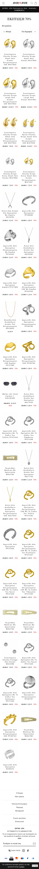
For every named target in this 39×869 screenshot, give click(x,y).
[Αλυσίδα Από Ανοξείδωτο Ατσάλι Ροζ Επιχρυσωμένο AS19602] (10, 309)
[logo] (20, 3)
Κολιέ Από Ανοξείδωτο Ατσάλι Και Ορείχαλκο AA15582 (29, 250)
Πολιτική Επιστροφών (19, 804)
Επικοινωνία (19, 821)
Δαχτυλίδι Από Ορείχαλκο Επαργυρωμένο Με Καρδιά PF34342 (10, 250)
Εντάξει (34, 866)
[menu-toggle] (3, 3)
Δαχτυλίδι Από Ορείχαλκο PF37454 (10, 546)
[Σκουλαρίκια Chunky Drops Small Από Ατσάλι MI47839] (29, 44)
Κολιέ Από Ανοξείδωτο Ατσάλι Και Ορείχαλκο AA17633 (29, 398)
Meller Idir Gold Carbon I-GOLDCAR (10, 396)
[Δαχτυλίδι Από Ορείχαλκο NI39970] (10, 754)
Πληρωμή (19, 807)
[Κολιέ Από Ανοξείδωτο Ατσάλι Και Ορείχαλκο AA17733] (29, 458)
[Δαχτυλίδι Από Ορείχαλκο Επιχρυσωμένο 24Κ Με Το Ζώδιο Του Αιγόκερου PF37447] (29, 534)
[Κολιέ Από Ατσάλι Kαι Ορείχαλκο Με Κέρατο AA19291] (10, 200)
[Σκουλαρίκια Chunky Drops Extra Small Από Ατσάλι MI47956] (10, 161)
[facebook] (28, 850)
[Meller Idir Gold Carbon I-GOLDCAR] (10, 383)
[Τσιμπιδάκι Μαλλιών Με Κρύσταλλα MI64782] (10, 458)
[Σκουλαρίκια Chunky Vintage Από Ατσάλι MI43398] (10, 647)
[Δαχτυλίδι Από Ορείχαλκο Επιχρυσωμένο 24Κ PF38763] (10, 719)
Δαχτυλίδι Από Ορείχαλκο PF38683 (29, 213)
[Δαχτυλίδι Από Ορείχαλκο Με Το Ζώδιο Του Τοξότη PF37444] (10, 420)
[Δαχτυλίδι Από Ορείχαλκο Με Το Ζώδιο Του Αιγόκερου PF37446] (10, 682)
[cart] (35, 3)
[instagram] (23, 850)
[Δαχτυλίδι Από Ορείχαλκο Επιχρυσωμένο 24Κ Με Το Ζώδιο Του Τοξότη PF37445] (29, 495)
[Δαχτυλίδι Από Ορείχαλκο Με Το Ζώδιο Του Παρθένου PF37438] (29, 420)
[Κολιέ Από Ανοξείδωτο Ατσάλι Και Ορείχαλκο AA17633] (29, 383)
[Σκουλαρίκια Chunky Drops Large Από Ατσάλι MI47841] (29, 83)
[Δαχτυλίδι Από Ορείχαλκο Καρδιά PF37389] (10, 272)
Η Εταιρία (19, 793)
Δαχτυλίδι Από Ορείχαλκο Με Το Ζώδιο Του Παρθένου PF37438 (29, 435)
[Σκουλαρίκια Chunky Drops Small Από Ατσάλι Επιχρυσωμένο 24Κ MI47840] (10, 44)
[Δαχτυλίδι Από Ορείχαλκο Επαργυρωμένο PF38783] (29, 309)
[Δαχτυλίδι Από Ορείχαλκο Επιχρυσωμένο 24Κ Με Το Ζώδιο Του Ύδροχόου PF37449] (29, 573)
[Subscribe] (34, 843)
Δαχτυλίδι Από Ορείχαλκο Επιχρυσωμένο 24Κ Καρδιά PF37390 (10, 361)
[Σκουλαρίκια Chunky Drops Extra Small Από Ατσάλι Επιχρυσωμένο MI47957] (29, 161)
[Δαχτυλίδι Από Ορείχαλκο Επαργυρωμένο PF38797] (29, 682)
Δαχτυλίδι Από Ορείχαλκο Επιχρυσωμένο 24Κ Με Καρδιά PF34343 (29, 287)
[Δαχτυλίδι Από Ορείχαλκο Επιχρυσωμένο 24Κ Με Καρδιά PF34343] (29, 272)
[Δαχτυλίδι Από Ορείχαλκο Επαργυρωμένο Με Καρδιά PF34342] (10, 235)
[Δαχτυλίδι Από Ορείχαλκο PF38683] (29, 200)
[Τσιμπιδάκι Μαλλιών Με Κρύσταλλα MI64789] (29, 719)
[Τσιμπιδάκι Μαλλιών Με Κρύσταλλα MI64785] (29, 612)
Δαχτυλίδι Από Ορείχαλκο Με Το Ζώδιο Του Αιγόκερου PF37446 (10, 697)
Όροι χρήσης (19, 796)
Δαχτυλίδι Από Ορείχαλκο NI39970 (10, 767)
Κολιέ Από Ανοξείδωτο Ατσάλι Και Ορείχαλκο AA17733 (29, 472)
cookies (21, 867)
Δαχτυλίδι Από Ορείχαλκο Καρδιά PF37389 (10, 285)
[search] (31, 3)
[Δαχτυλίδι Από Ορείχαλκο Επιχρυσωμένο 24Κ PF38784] (29, 346)
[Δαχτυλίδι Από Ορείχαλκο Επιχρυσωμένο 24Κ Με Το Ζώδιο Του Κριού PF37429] (10, 573)
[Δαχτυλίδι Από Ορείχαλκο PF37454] (10, 534)
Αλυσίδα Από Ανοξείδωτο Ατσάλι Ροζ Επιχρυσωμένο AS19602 (10, 324)
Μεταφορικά (19, 811)
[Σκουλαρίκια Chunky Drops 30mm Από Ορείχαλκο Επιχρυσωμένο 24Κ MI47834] (10, 122)
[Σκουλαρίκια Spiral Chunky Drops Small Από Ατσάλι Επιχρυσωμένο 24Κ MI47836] (29, 122)
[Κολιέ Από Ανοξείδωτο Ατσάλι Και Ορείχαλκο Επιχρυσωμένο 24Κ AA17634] (10, 495)
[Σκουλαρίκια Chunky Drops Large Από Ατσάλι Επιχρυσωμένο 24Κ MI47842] (10, 83)
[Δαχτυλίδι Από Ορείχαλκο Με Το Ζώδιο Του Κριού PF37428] (29, 647)
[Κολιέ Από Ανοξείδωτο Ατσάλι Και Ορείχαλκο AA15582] (29, 235)
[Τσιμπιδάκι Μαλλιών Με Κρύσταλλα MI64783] (10, 612)
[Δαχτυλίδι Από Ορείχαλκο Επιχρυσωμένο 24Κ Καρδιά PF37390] (10, 346)
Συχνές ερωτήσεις (19, 818)
